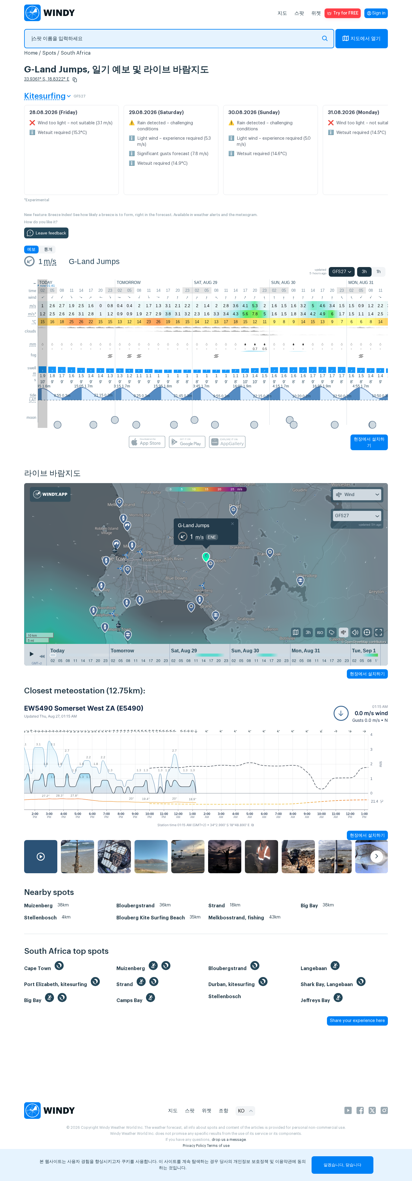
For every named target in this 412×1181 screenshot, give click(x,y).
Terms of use (218, 1146)
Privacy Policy (194, 1146)
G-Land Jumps (94, 261)
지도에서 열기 (365, 38)
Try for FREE (345, 13)
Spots (49, 53)
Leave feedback (51, 233)
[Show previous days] (42, 656)
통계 (48, 249)
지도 (282, 13)
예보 (31, 249)
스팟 (299, 13)
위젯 (316, 13)
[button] (75, 80)
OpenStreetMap (356, 641)
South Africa (75, 53)
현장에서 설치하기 (369, 442)
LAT (32, 400)
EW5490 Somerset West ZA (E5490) (84, 708)
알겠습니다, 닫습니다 (342, 1165)
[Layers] (296, 632)
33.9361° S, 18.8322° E (46, 79)
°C (34, 322)
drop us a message (229, 1139)
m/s (50, 261)
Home (31, 53)
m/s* (32, 314)
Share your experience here (357, 1021)
